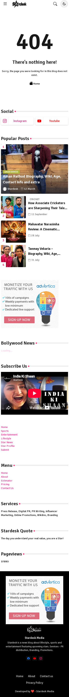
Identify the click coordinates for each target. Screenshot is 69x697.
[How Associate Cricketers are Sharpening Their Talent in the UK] (13, 207)
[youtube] (34, 658)
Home (36, 83)
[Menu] (5, 4)
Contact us (46, 676)
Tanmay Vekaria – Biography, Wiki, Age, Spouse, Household (43, 251)
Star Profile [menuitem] (8, 446)
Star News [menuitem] (7, 442)
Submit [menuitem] (5, 449)
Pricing (5, 484)
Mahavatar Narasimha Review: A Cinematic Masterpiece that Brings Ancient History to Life (45, 227)
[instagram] (40, 658)
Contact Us (7, 488)
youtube (54, 121)
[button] (55, 4)
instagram (20, 121)
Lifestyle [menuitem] (6, 438)
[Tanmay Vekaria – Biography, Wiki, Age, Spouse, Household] (13, 256)
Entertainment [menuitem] (9, 434)
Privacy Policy (34, 682)
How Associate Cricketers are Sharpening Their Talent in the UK (47, 206)
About (4, 476)
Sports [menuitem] (5, 431)
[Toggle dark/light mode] (64, 4)
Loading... (6, 350)
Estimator (6, 480)
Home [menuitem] (4, 427)
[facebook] (28, 658)
